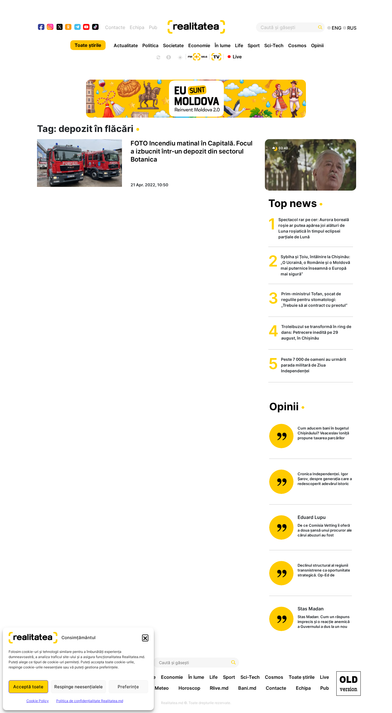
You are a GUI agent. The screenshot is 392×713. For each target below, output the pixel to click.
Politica (150, 45)
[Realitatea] (212, 27)
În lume (222, 45)
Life (239, 45)
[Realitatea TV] (216, 56)
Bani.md (247, 688)
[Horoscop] (158, 57)
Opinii (317, 45)
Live (237, 56)
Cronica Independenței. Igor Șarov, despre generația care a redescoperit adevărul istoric (325, 478)
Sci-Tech (274, 45)
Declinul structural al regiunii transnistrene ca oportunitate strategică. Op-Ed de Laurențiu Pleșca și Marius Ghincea (324, 570)
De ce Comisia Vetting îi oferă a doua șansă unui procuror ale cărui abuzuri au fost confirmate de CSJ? (325, 530)
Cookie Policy (37, 701)
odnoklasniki (68, 27)
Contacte (115, 27)
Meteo (162, 688)
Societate (173, 45)
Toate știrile (88, 45)
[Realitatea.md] (348, 683)
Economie (199, 45)
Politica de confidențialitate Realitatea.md (89, 701)
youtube (86, 27)
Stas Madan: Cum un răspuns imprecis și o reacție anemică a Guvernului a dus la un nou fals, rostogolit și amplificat (324, 622)
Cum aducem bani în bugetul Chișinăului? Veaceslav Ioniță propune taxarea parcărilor (323, 433)
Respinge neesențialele (78, 686)
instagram (50, 27)
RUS (351, 28)
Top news (292, 203)
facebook (41, 27)
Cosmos (297, 45)
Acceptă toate (28, 686)
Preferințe (128, 686)
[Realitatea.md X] (59, 26)
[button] (145, 638)
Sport (254, 45)
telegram (77, 27)
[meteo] (180, 57)
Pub (153, 27)
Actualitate (126, 45)
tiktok (95, 27)
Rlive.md (219, 688)
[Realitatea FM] (197, 56)
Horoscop (189, 688)
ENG (336, 28)
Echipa (137, 27)
